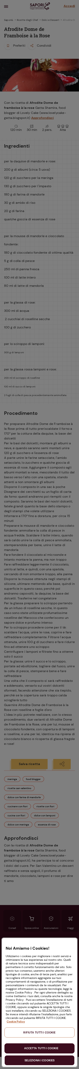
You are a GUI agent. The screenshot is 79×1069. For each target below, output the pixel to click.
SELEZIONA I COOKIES (40, 1060)
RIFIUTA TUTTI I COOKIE (39, 1032)
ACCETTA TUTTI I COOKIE (41, 1048)
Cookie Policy (16, 1021)
